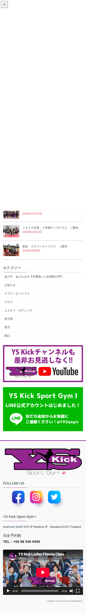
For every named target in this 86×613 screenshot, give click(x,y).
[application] (43, 572)
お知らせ (10, 285)
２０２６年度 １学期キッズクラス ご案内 (50, 227)
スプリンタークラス (17, 293)
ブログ (8, 301)
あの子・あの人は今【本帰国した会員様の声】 (33, 276)
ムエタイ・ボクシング (18, 310)
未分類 (8, 318)
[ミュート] (71, 591)
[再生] (8, 591)
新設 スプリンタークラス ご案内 (44, 246)
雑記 (7, 335)
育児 (7, 327)
